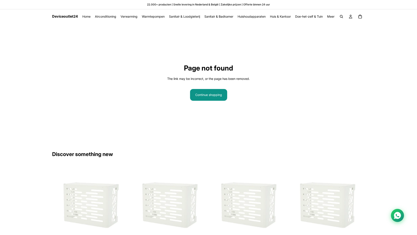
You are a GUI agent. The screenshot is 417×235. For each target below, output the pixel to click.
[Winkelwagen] (360, 16)
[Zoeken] (341, 16)
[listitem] (331, 16)
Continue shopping (208, 95)
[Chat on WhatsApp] (397, 215)
